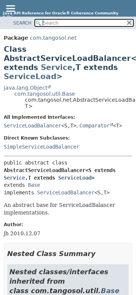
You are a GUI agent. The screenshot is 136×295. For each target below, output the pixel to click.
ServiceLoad (30, 76)
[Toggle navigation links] (10, 9)
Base (34, 185)
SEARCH (22, 23)
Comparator (94, 126)
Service (57, 67)
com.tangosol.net (53, 38)
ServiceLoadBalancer (32, 126)
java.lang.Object (25, 88)
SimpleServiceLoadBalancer (41, 147)
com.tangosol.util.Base (44, 94)
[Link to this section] (101, 254)
